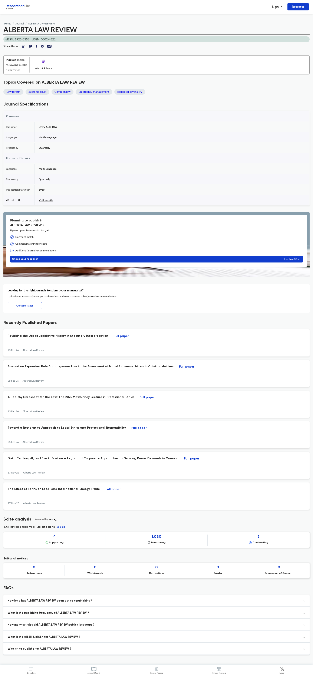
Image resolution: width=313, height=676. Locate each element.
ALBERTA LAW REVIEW (41, 23)
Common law (62, 91)
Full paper (121, 336)
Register (298, 7)
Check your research (156, 259)
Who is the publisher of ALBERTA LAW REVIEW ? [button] (39, 648)
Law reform (13, 91)
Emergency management (94, 91)
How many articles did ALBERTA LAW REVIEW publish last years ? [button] (51, 624)
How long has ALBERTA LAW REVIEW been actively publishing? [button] (50, 600)
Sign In (277, 7)
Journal (19, 23)
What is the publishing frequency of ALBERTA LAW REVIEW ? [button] (48, 613)
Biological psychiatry (129, 91)
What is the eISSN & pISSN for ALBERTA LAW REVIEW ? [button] (44, 637)
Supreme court (37, 91)
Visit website (46, 200)
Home (7, 23)
